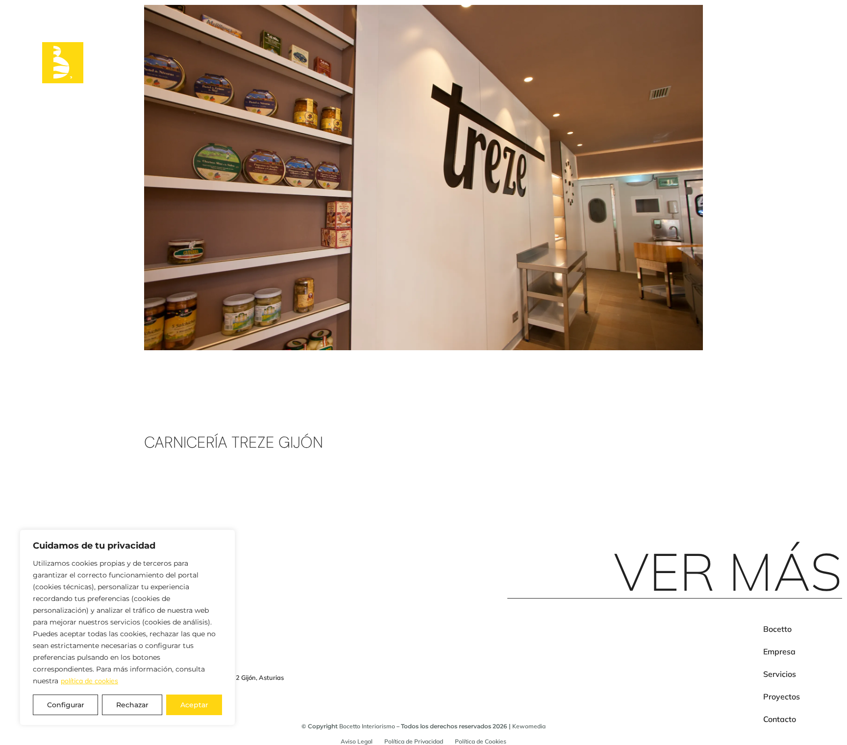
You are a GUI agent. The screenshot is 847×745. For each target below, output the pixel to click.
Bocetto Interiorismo (367, 726)
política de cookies (89, 680)
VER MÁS (728, 571)
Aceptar (194, 704)
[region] (127, 627)
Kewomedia (529, 726)
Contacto (779, 719)
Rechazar (132, 704)
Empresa (779, 651)
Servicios (779, 674)
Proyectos (781, 696)
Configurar (65, 704)
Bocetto (777, 629)
